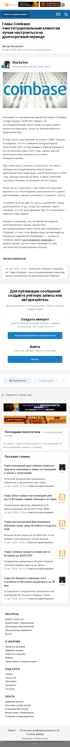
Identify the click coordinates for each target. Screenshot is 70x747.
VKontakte (11, 681)
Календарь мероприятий (19, 626)
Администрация (14, 650)
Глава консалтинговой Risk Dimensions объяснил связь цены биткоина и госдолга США (30, 525)
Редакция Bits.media (16, 708)
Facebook (10, 677)
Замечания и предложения (21, 661)
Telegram (10, 685)
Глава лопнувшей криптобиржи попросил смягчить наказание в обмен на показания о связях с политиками (30, 469)
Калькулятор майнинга (18, 630)
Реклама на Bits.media (18, 705)
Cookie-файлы (35, 734)
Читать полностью (14, 258)
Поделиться (18, 380)
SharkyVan (16, 46)
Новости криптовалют (39, 49)
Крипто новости (14, 619)
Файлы (9, 657)
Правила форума (15, 646)
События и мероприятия (19, 716)
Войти (35, 359)
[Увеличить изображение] (35, 89)
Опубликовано (31, 66)
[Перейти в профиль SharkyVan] (6, 64)
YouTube (10, 688)
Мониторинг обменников (19, 622)
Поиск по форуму (15, 653)
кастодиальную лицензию (37, 239)
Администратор (14, 701)
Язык (11, 730)
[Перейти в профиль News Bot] (62, 497)
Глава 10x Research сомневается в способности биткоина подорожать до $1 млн (29, 582)
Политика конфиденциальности (39, 730)
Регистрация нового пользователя (35, 335)
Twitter (9, 674)
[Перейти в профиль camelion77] (62, 467)
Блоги (8, 633)
